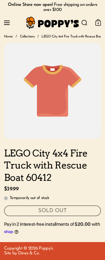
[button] (84, 23)
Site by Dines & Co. (22, 253)
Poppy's (46, 248)
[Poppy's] (52, 23)
